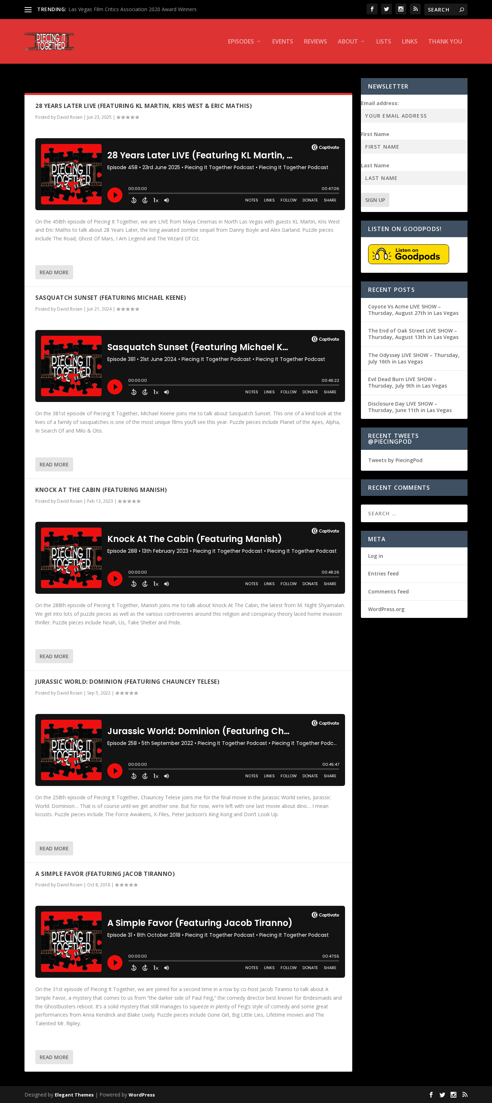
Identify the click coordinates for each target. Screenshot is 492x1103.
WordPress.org (386, 609)
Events (282, 42)
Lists (383, 42)
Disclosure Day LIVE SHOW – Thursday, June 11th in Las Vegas (410, 406)
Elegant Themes (74, 1094)
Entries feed (383, 573)
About (348, 42)
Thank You (445, 42)
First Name (375, 134)
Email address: (380, 103)
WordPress (142, 1094)
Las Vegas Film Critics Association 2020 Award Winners (132, 9)
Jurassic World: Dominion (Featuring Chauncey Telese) (127, 682)
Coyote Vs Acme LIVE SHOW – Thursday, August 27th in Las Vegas (413, 309)
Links (409, 42)
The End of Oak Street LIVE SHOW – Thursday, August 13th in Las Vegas (413, 333)
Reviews (315, 42)
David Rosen (69, 117)
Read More (54, 272)
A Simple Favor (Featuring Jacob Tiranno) (105, 874)
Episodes (241, 42)
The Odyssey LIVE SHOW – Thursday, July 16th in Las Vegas (414, 358)
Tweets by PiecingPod (395, 460)
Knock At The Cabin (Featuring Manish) (101, 490)
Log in (375, 555)
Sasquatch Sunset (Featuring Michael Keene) (110, 298)
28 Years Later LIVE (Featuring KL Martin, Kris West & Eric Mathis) (143, 106)
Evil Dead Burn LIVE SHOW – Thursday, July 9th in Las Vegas (407, 382)
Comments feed (388, 591)
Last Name (375, 165)
